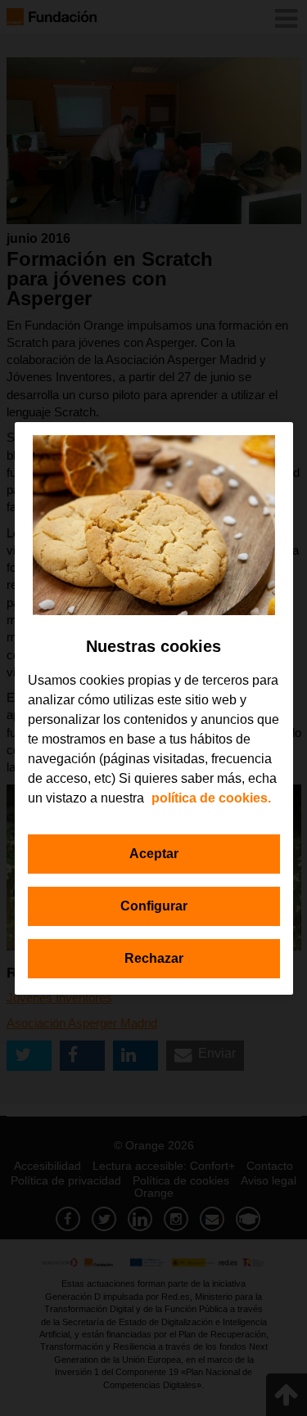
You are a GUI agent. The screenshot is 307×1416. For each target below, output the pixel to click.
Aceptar (153, 854)
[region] (154, 708)
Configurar (153, 906)
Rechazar (153, 958)
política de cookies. (211, 798)
